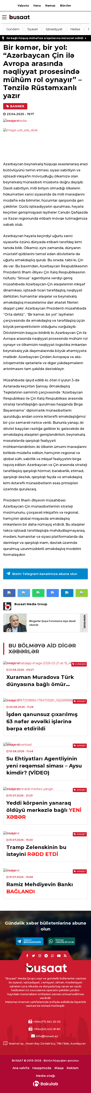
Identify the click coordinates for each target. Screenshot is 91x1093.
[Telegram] (29, 941)
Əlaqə (59, 1068)
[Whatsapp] (61, 941)
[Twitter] (33, 956)
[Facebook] (27, 956)
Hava (37, 5)
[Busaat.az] (19, 17)
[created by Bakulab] (45, 1084)
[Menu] (4, 17)
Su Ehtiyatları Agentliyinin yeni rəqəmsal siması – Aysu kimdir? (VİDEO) (44, 766)
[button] (82, 593)
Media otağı (45, 1076)
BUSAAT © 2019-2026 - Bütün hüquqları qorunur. (45, 1060)
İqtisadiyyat (54, 29)
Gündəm (12, 29)
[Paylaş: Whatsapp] (38, 593)
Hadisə (75, 29)
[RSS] (65, 956)
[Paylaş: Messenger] (53, 593)
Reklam (73, 1068)
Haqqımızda (41, 1068)
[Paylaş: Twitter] (24, 593)
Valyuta (23, 5)
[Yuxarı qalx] (79, 1081)
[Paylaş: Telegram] (67, 593)
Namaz (50, 5)
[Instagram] (40, 956)
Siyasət (32, 29)
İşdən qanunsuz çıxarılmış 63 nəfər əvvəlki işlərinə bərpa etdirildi (41, 721)
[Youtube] (59, 956)
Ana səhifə (20, 1068)
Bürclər (65, 5)
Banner (17, 106)
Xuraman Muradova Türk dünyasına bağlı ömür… (40, 680)
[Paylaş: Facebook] (9, 593)
